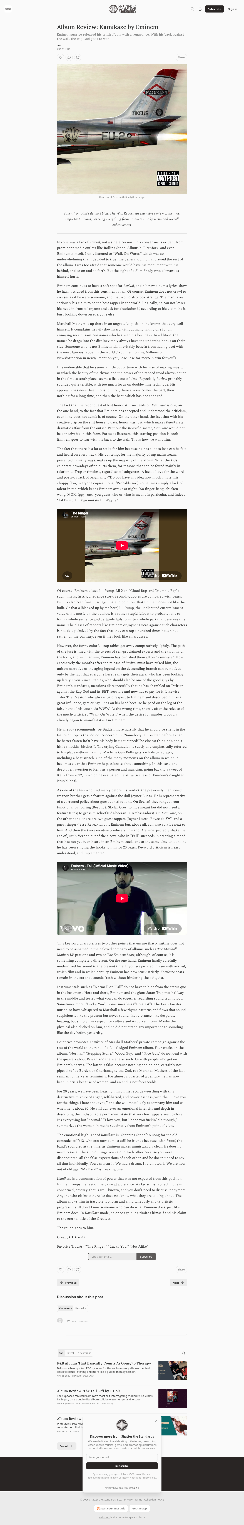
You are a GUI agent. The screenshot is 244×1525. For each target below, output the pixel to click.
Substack (104, 1517)
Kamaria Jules (105, 1403)
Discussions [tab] (84, 1353)
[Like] (60, 57)
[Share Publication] (200, 9)
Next (176, 1282)
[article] (122, 1371)
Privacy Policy (149, 1477)
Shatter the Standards (78, 1403)
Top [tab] (61, 1353)
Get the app (139, 1508)
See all (64, 1446)
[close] (156, 1421)
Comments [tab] (65, 1308)
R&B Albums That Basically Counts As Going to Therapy (104, 1363)
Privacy (128, 1499)
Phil (59, 45)
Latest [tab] (70, 1353)
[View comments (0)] (69, 57)
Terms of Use (139, 1474)
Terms (138, 1499)
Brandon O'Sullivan (83, 1376)
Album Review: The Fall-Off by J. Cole (89, 1391)
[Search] (192, 9)
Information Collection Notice (121, 1477)
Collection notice (154, 1499)
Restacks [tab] (80, 1308)
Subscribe (214, 9)
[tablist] (72, 1308)
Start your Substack (112, 1508)
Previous (70, 1282)
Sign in (233, 9)
